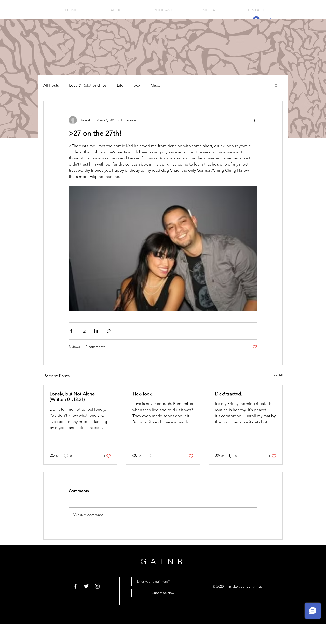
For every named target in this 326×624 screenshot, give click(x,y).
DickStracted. (228, 394)
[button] (276, 85)
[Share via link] (108, 331)
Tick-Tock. (142, 394)
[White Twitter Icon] (86, 586)
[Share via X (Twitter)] (83, 331)
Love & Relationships (88, 85)
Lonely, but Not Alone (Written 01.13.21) (72, 396)
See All (277, 375)
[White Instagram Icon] (97, 586)
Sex (137, 85)
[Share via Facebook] (71, 331)
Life (120, 85)
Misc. (155, 85)
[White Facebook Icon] (75, 586)
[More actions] (254, 120)
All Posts (51, 85)
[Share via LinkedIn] (96, 331)
